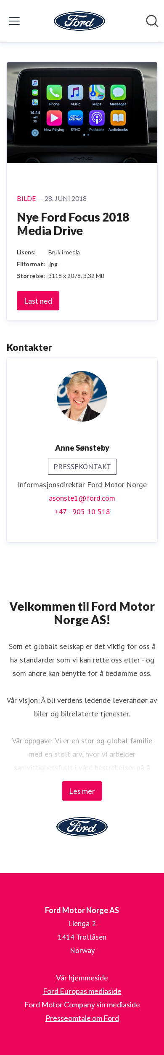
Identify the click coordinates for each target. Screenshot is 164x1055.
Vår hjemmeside (82, 977)
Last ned (38, 300)
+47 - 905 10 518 (82, 511)
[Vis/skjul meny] (14, 21)
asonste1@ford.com (82, 498)
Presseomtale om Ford (82, 1018)
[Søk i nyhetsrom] (152, 21)
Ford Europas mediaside (82, 991)
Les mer (82, 791)
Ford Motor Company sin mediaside (82, 1004)
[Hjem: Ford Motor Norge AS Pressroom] (79, 21)
